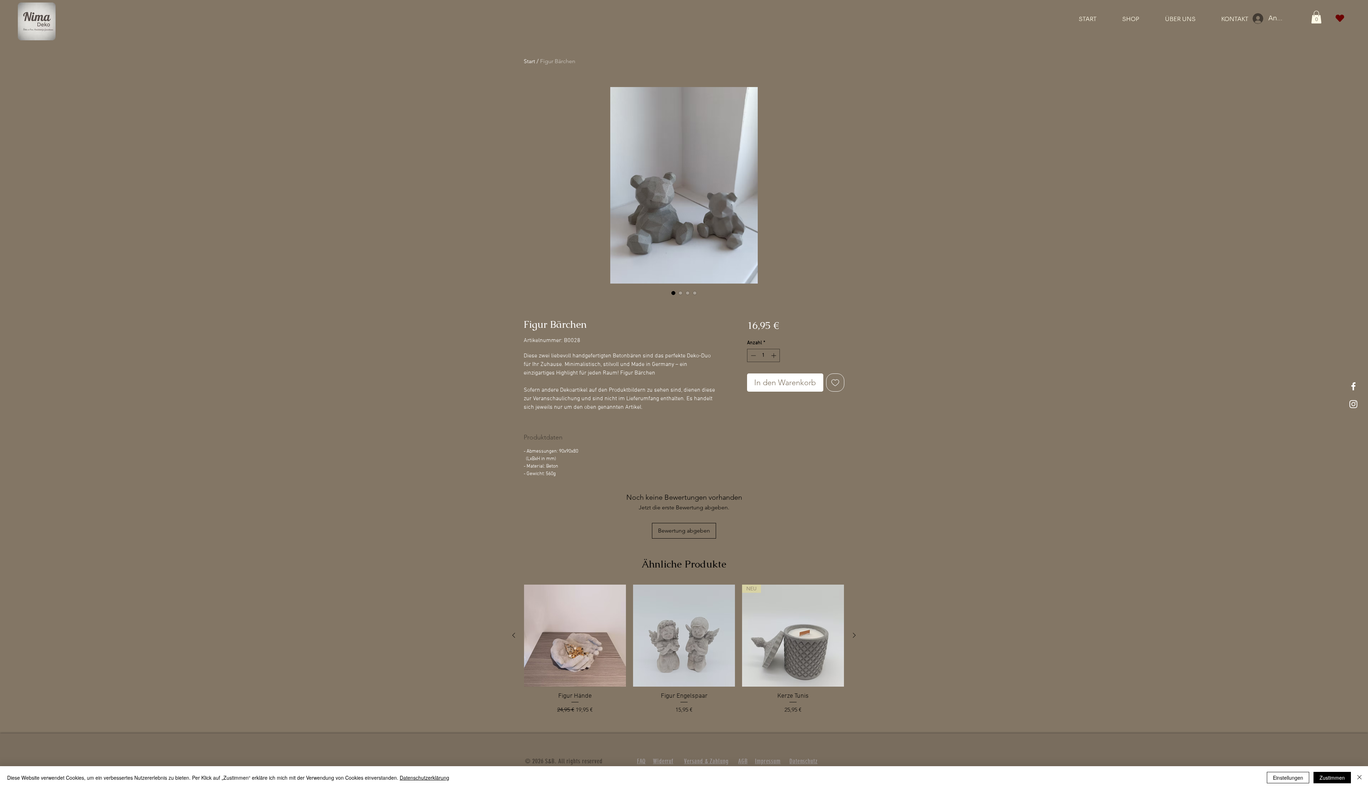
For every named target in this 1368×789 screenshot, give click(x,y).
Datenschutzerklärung (424, 777)
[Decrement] (752, 355)
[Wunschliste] (1339, 18)
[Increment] (774, 355)
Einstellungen (1288, 777)
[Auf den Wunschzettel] (835, 382)
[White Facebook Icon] (1353, 386)
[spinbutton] (763, 355)
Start (529, 61)
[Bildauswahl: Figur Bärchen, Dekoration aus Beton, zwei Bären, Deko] (673, 292)
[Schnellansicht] (575, 636)
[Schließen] (1359, 777)
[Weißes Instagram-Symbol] (1353, 404)
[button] (1316, 17)
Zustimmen (1332, 777)
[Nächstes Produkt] (854, 635)
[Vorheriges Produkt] (513, 635)
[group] (684, 653)
